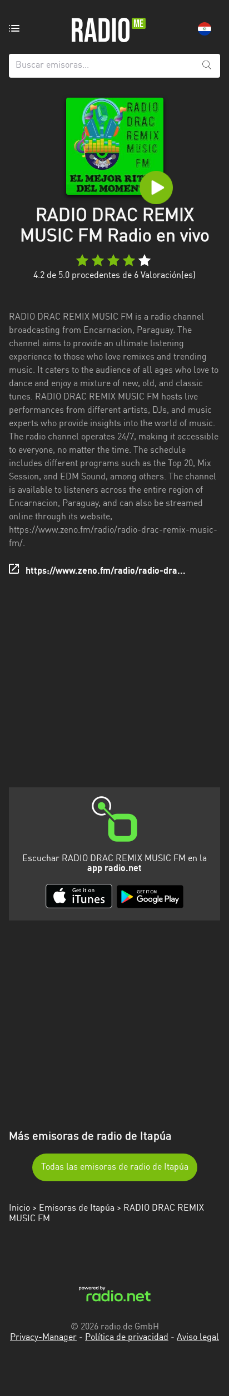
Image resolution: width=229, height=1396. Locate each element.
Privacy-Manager (43, 1337)
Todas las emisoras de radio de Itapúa (114, 1167)
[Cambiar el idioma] (204, 29)
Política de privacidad (126, 1337)
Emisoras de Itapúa (76, 1208)
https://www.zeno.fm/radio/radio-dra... (106, 571)
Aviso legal (198, 1337)
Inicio (19, 1208)
